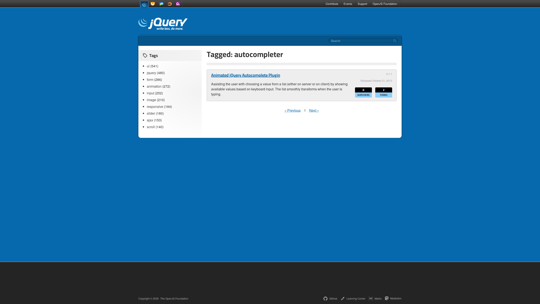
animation (154, 86)
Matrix (378, 298)
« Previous (293, 110)
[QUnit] (178, 3)
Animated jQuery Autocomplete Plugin (245, 75)
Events (348, 4)
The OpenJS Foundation (174, 298)
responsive (155, 106)
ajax (150, 120)
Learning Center (356, 298)
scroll (151, 126)
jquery (151, 72)
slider (151, 113)
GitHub (333, 298)
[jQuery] (144, 4)
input (150, 93)
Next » (314, 110)
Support (362, 4)
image (151, 99)
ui (148, 66)
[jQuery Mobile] (161, 3)
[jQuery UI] (152, 3)
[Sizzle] (169, 3)
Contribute (332, 4)
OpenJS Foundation (385, 4)
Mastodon (396, 298)
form (150, 79)
